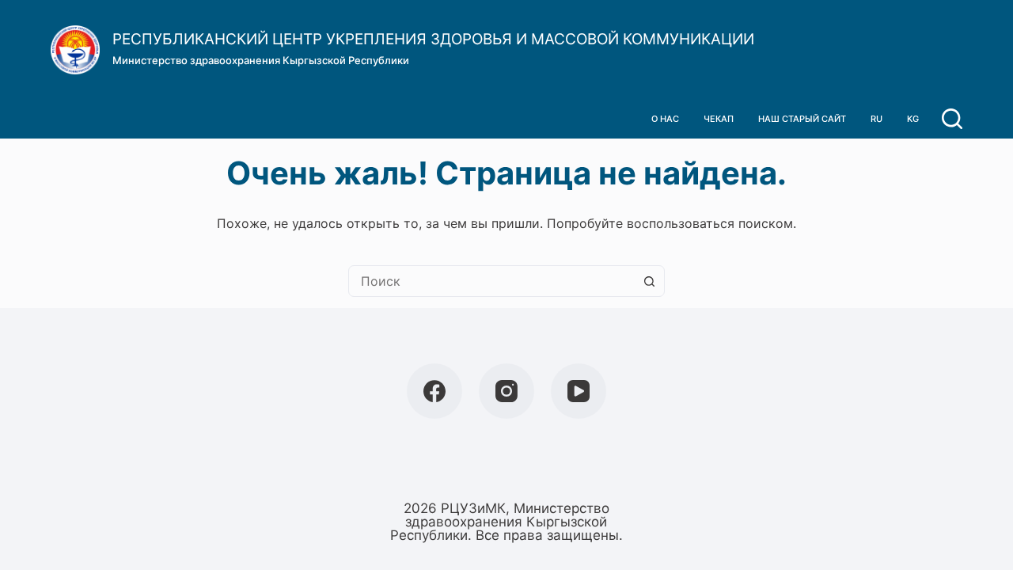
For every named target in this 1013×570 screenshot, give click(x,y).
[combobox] (491, 281)
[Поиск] (952, 118)
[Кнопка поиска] (649, 281)
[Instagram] (506, 391)
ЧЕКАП (719, 118)
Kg (913, 118)
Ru (876, 118)
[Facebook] (434, 391)
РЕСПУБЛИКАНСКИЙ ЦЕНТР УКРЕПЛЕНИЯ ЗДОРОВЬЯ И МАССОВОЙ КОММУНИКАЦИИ (433, 39)
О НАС (665, 118)
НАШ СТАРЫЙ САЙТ (802, 118)
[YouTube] (578, 391)
